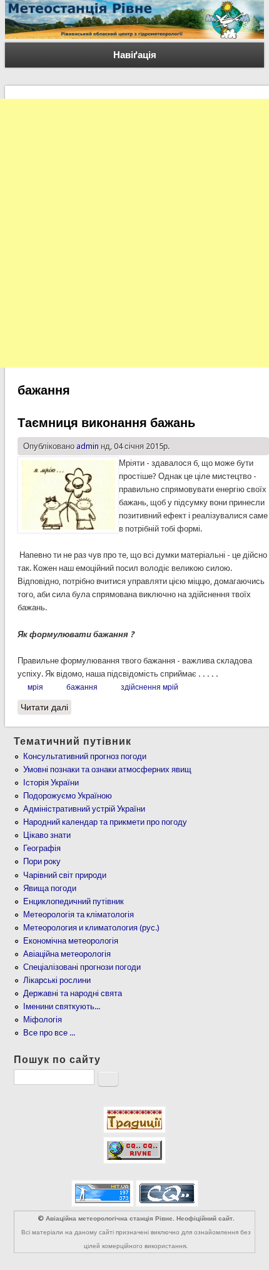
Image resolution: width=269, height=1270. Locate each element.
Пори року (42, 861)
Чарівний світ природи (64, 875)
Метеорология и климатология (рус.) (91, 927)
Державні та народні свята (72, 993)
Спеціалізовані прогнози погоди (82, 967)
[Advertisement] (134, 233)
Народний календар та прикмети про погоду (105, 822)
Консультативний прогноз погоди (84, 756)
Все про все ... (49, 1032)
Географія (42, 848)
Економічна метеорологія (70, 940)
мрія (35, 687)
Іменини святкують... (61, 1006)
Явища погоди (49, 888)
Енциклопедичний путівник (73, 901)
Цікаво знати (47, 835)
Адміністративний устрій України (84, 809)
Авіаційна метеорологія (67, 954)
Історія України (51, 782)
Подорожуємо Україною (67, 795)
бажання (82, 687)
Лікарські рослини (57, 980)
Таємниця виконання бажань (106, 422)
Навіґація (134, 55)
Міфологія (42, 1019)
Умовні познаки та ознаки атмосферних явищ (107, 769)
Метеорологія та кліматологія (78, 914)
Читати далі (46, 707)
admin (87, 446)
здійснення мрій (149, 687)
